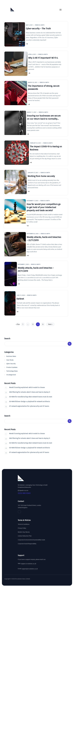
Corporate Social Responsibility (27, 543)
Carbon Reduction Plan (25, 536)
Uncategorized (11, 375)
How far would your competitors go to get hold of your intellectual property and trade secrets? (44, 207)
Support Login (22, 4)
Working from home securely (41, 176)
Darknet (20, 298)
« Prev (18, 324)
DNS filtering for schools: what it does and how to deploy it (29, 392)
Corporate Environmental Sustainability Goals (31, 540)
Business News (11, 356)
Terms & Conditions (23, 524)
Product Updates (11, 367)
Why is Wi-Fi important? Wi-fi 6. (43, 58)
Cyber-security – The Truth (38, 28)
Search (7, 338)
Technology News (12, 371)
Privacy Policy (22, 528)
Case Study (9, 360)
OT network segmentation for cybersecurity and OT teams (29, 406)
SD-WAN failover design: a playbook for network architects (29, 401)
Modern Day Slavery (24, 532)
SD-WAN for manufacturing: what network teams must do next (30, 397)
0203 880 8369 (24, 493)
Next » (50, 324)
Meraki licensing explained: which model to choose (27, 387)
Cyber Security (11, 364)
